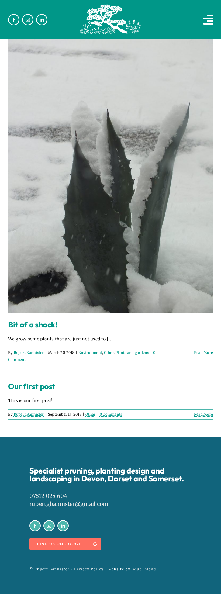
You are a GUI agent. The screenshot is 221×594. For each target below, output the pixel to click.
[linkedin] (41, 19)
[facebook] (13, 19)
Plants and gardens (132, 352)
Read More (203, 352)
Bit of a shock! (32, 325)
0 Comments (111, 414)
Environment (90, 352)
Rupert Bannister (29, 352)
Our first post (31, 386)
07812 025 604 (48, 495)
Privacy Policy (89, 569)
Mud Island (144, 569)
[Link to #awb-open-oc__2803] (208, 19)
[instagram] (27, 19)
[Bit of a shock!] (110, 175)
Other (109, 352)
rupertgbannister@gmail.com (68, 503)
